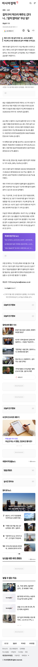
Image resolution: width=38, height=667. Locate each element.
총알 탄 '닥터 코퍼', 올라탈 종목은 (26, 597)
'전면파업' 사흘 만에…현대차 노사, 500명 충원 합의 (25, 351)
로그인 (6, 643)
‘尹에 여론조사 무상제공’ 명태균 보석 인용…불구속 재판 (25, 370)
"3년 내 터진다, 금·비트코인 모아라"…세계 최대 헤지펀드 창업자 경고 (19, 240)
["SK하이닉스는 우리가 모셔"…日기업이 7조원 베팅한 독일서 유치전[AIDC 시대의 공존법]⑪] (29, 541)
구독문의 (13, 652)
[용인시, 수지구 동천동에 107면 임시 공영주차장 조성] (29, 520)
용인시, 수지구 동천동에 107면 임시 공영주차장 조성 (13, 518)
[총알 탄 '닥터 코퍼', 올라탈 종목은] (9, 601)
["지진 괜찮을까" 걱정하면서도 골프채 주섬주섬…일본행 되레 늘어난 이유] (9, 612)
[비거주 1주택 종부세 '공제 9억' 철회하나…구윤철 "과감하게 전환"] (8, 344)
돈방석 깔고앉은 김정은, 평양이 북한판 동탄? (25, 331)
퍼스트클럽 (5, 652)
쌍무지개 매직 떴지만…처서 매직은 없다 (26, 618)
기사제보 (20, 652)
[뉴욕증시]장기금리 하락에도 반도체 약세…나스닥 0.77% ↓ (19, 244)
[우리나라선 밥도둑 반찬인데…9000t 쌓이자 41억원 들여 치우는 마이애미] (29, 551)
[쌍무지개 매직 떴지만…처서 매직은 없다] (9, 622)
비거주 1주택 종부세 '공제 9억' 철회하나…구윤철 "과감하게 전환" (25, 341)
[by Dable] (32, 559)
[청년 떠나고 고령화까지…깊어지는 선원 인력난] (8, 364)
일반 (8, 10)
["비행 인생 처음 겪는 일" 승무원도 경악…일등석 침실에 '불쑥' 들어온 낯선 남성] (29, 530)
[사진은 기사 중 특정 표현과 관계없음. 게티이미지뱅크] (19, 72)
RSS (26, 652)
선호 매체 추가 (9, 31)
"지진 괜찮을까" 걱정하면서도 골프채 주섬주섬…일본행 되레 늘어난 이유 (26, 608)
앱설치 (15, 643)
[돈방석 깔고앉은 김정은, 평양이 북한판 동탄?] (8, 334)
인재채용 (22, 649)
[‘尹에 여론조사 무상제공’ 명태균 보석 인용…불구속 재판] (8, 373)
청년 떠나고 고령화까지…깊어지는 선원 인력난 (24, 360)
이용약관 (17, 655)
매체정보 (24, 655)
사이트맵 (31, 643)
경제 (4, 10)
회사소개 (4, 649)
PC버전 (23, 643)
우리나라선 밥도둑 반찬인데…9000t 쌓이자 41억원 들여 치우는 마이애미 (14, 548)
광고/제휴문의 (14, 649)
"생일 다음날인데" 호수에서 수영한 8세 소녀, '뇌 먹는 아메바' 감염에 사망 (19, 248)
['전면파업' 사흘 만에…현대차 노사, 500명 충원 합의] (8, 354)
